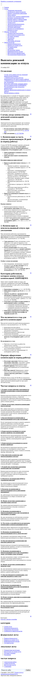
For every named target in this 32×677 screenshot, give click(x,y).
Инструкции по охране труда (16, 35)
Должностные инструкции (15, 33)
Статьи (6, 9)
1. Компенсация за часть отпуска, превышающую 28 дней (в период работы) (16, 78)
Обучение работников (14, 27)
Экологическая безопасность (16, 24)
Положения (11, 38)
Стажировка (7, 666)
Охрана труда (11, 22)
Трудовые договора (13, 36)
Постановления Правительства (17, 54)
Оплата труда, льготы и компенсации (18, 16)
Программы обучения (14, 41)
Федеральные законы (14, 50)
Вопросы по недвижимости (16, 28)
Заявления (10, 39)
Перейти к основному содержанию (11, 1)
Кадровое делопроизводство (16, 18)
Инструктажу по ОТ (10, 665)
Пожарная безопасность (14, 25)
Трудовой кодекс (12, 47)
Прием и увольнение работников (17, 13)
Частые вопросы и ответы (11, 93)
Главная (6, 7)
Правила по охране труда (15, 45)
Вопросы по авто (12, 30)
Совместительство (9, 663)
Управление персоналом (15, 10)
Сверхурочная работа (10, 662)
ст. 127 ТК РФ (19, 133)
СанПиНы (11, 48)
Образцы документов (10, 31)
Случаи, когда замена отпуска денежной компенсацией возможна (16, 75)
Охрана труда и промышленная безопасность (12, 673)
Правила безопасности (14, 44)
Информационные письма (15, 51)
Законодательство (9, 42)
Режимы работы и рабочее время (17, 19)
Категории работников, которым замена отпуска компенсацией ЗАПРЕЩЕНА (15, 84)
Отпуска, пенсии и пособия (16, 21)
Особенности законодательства (17, 12)
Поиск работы (12, 15)
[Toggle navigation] (1, 3)
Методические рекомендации (16, 53)
